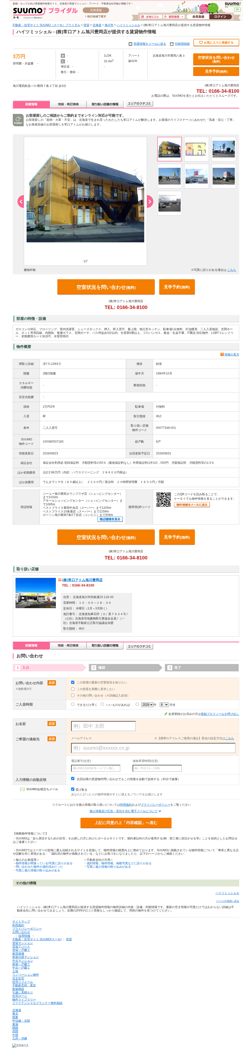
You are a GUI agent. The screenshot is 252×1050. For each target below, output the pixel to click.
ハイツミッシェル (128, 25)
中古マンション (22, 960)
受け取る (81, 789)
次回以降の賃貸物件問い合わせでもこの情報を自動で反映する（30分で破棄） (129, 779)
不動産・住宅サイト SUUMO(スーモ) (37, 939)
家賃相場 (18, 953)
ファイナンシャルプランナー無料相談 (37, 1003)
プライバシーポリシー (155, 804)
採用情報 (24, 936)
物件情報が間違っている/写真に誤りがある (44, 863)
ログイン (220, 17)
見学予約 (216, 71)
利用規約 (126, 804)
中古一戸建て (21, 967)
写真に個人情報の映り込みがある (38, 870)
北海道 (97, 25)
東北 (15, 1013)
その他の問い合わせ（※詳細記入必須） (103, 695)
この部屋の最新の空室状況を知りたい (102, 682)
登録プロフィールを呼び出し (220, 714)
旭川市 (109, 25)
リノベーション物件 (25, 974)
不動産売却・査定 (24, 985)
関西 (15, 1028)
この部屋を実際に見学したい (96, 689)
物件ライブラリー (24, 999)
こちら (231, 270)
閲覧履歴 (174, 17)
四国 (15, 1031)
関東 (15, 1017)
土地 (15, 971)
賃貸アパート (21, 946)
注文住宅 (18, 978)
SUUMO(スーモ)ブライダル (45, 12)
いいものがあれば (118, 705)
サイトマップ (21, 921)
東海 (15, 1024)
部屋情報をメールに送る (150, 44)
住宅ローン (19, 996)
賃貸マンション (22, 943)
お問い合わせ (21, 932)
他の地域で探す (95, 16)
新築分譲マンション (25, 957)
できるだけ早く (87, 705)
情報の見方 (231, 354)
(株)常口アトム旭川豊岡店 (82, 580)
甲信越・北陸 (21, 1020)
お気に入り (151, 17)
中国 (15, 1035)
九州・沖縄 (19, 1038)
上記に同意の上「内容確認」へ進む (126, 822)
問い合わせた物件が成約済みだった (39, 866)
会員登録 (198, 17)
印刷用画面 (182, 44)
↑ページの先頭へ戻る (227, 901)
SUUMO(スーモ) (233, 5)
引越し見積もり (22, 992)
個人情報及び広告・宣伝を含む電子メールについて (124, 811)
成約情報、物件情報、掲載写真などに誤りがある (119, 863)
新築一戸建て (21, 964)
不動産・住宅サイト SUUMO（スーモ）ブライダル (46, 25)
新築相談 (18, 989)
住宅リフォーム (22, 982)
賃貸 (86, 25)
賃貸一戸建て (21, 950)
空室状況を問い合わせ (216, 59)
